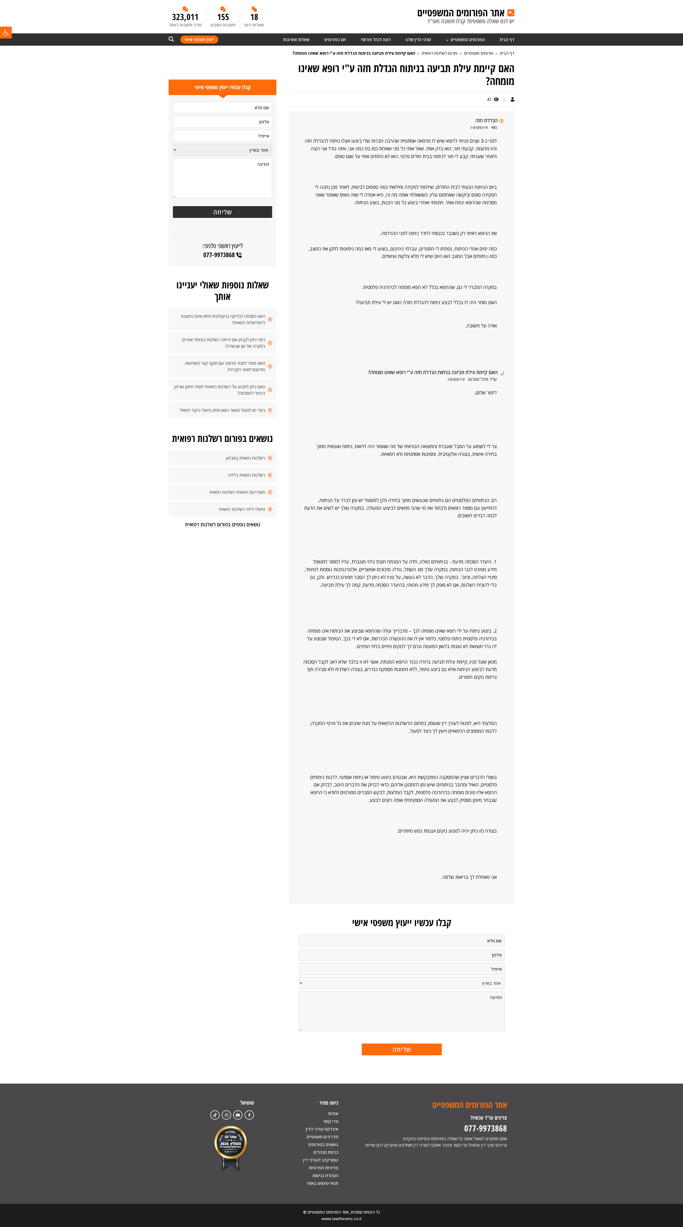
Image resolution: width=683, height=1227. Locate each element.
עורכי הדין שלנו (418, 39)
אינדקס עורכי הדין (322, 1129)
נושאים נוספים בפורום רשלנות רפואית (222, 524)
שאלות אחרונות (296, 39)
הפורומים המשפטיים (467, 39)
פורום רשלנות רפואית (439, 53)
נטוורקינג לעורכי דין (320, 1160)
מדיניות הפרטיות (323, 1168)
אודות (333, 1113)
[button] (6, 32)
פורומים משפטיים (478, 53)
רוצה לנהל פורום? (376, 39)
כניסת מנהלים (325, 1152)
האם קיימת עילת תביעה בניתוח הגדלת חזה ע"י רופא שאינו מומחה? (353, 53)
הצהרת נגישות (325, 1175)
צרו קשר (330, 1121)
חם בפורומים (335, 39)
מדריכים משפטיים (322, 1137)
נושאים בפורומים (323, 1144)
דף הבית (507, 39)
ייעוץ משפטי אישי (199, 39)
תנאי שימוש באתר (322, 1183)
